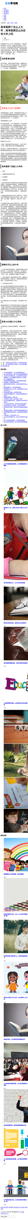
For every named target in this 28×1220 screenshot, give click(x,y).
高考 (5, 18)
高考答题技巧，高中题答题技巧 (12, 387)
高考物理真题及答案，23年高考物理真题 (15, 380)
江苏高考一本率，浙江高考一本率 (13, 398)
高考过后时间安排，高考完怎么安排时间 (15, 623)
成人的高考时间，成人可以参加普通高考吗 (15, 374)
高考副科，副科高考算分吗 (11, 382)
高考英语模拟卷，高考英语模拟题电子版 (15, 1125)
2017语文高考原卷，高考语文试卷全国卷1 (15, 403)
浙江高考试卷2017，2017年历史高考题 (14, 582)
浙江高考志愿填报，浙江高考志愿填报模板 (15, 421)
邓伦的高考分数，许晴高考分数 (12, 392)
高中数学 (6, 11)
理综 (5, 16)
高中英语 (6, 13)
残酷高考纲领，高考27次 (10, 397)
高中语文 (6, 10)
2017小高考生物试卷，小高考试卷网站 (14, 420)
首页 (5, 8)
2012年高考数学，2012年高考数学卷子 (14, 372)
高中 (12, 22)
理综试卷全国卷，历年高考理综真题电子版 (15, 410)
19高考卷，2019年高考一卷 (11, 415)
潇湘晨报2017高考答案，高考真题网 (14, 874)
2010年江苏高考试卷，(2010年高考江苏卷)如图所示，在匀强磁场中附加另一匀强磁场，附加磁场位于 (15, 377)
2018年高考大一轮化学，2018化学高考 (14, 405)
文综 (5, 15)
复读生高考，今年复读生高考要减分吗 (14, 1039)
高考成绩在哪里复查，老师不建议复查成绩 (15, 663)
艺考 (5, 20)
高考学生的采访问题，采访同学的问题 (16, 362)
